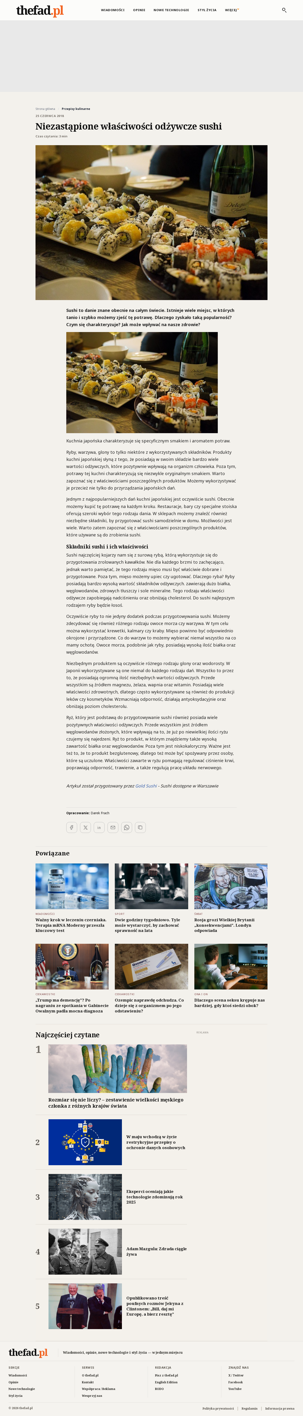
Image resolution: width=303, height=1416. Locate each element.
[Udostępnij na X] (85, 827)
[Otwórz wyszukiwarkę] (282, 10)
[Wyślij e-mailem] (112, 827)
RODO (159, 1389)
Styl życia (207, 10)
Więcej (231, 10)
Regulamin (250, 1409)
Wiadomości (113, 10)
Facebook (235, 1382)
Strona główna (45, 109)
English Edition (166, 1382)
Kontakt (88, 1382)
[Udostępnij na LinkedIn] (99, 827)
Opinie (139, 10)
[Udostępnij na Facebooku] (71, 827)
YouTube (234, 1389)
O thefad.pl (90, 1375)
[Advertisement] (151, 55)
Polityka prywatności (218, 1409)
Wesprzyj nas (92, 1396)
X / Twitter (236, 1375)
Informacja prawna (279, 1409)
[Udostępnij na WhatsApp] (126, 827)
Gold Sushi (146, 786)
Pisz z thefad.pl (166, 1375)
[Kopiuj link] (140, 827)
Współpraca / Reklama (98, 1389)
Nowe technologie (171, 10)
